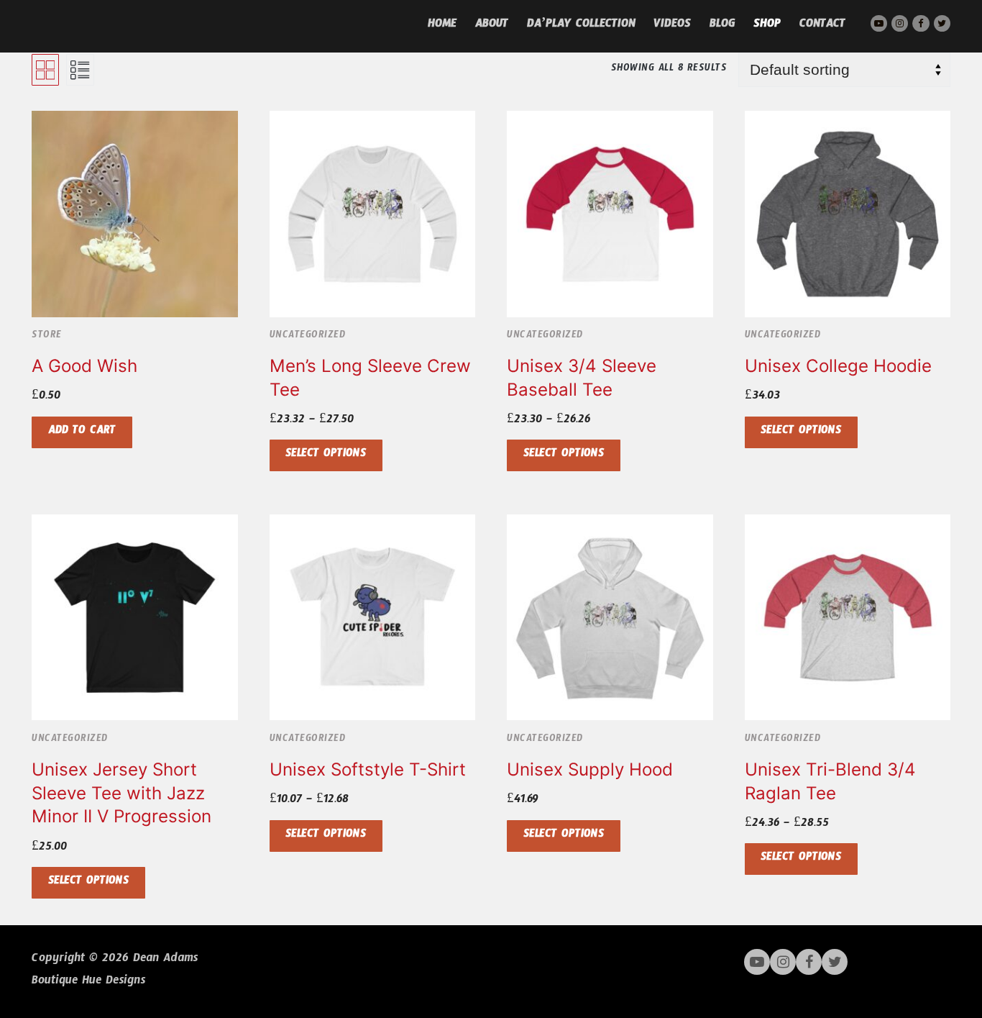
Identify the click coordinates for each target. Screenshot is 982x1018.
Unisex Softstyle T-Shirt (368, 769)
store (47, 336)
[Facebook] (920, 23)
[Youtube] (879, 23)
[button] (82, 432)
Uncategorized (308, 336)
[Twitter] (942, 23)
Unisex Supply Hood (590, 769)
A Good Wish (84, 365)
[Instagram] (899, 23)
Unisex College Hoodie (838, 365)
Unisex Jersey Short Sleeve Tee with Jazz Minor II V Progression (121, 793)
